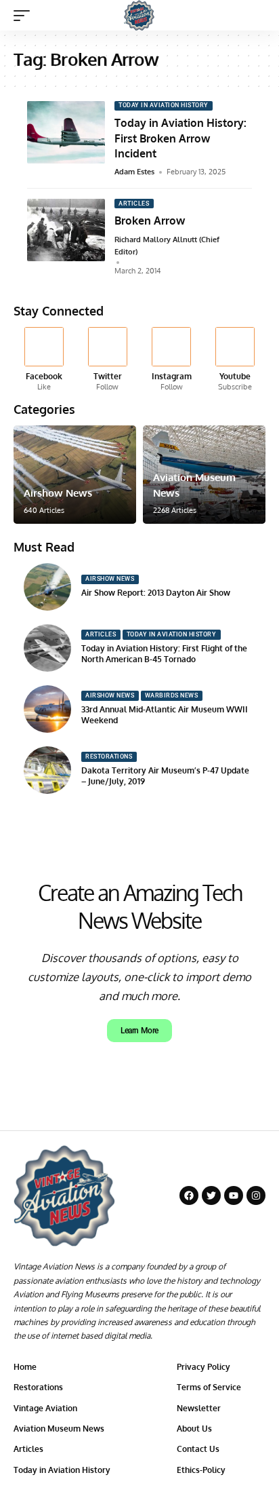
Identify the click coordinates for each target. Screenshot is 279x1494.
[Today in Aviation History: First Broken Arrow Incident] (66, 132)
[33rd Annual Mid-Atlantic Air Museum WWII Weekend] (47, 709)
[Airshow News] (75, 474)
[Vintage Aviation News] (139, 15)
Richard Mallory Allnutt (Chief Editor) (166, 246)
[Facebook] (44, 360)
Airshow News (58, 492)
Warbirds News (171, 695)
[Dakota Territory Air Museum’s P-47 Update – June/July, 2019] (47, 770)
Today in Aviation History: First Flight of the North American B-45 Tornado (164, 654)
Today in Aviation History (164, 105)
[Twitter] (107, 360)
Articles (134, 203)
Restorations (108, 756)
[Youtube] (235, 360)
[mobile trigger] (25, 15)
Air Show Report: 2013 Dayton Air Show (155, 593)
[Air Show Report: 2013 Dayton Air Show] (47, 587)
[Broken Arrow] (66, 230)
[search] (255, 15)
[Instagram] (172, 360)
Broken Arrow (149, 220)
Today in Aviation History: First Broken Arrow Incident (180, 138)
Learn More (139, 1030)
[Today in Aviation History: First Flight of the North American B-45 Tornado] (47, 648)
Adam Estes (134, 171)
